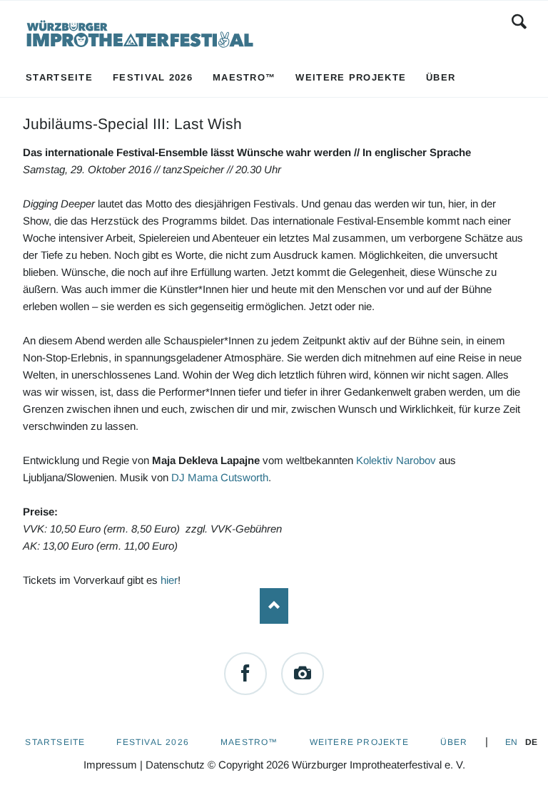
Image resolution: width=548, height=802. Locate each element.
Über (454, 742)
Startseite (55, 742)
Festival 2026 (152, 742)
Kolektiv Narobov (396, 460)
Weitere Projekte (359, 742)
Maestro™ (249, 742)
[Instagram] (302, 673)
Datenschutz (175, 765)
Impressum (110, 765)
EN (511, 742)
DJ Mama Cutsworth (219, 477)
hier (169, 580)
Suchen (519, 21)
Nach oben (274, 606)
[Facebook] (245, 673)
